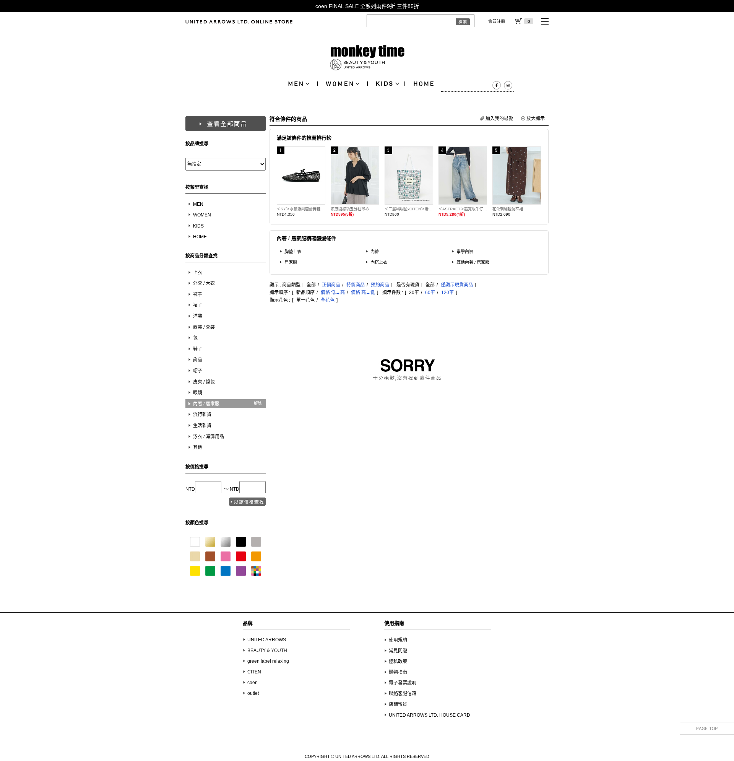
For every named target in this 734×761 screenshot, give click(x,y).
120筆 (447, 292)
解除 (257, 403)
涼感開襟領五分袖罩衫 (350, 209)
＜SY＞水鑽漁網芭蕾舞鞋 (298, 209)
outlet (253, 693)
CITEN (254, 672)
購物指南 (398, 672)
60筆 (430, 292)
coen (252, 682)
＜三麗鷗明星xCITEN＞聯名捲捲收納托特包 (409, 209)
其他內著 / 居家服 (472, 262)
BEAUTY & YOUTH (267, 650)
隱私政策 (398, 661)
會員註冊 (496, 21)
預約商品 (380, 285)
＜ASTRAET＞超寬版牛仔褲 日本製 (462, 209)
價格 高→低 (363, 292)
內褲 (374, 251)
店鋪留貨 (398, 704)
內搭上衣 (378, 262)
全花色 (328, 300)
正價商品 (331, 285)
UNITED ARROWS (266, 639)
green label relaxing (268, 661)
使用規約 (398, 640)
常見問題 (398, 651)
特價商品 (355, 285)
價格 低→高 (333, 292)
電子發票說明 (402, 683)
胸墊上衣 (292, 251)
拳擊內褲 (464, 251)
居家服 (290, 262)
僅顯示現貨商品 (457, 285)
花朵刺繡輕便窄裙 (507, 209)
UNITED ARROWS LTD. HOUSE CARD (429, 715)
